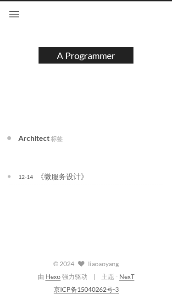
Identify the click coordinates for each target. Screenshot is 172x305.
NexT (126, 276)
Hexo (53, 276)
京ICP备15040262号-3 (86, 289)
